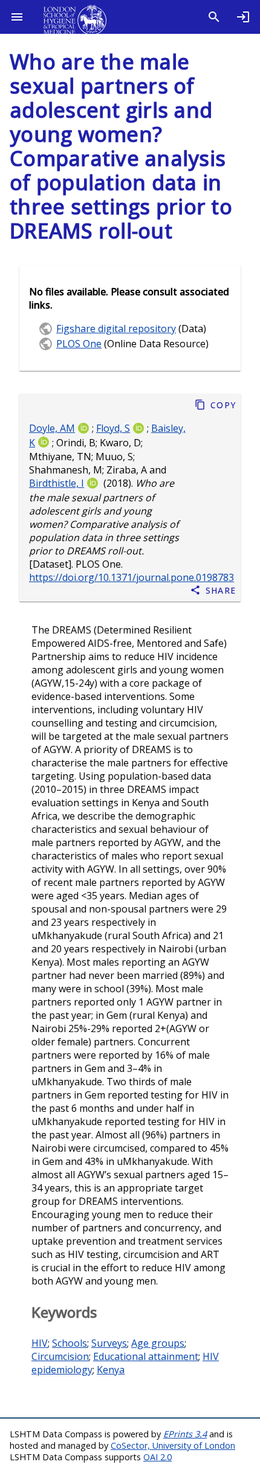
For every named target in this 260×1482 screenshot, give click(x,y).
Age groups (157, 1343)
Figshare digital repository (116, 328)
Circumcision (60, 1356)
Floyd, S (113, 428)
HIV (39, 1343)
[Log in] (243, 16)
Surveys (109, 1343)
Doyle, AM (52, 428)
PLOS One (79, 343)
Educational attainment (145, 1356)
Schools (69, 1343)
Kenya (111, 1369)
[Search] (214, 16)
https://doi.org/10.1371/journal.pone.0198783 (131, 578)
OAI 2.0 (157, 1457)
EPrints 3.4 (185, 1434)
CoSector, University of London (173, 1445)
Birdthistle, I (56, 483)
